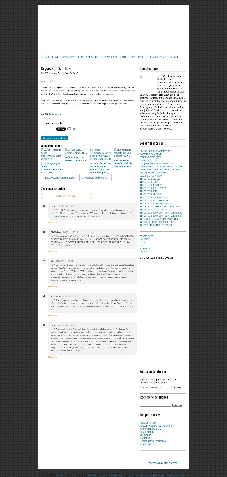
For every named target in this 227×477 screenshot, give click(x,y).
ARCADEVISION (148, 422)
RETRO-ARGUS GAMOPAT (153, 172)
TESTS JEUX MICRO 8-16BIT (154, 197)
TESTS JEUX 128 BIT (150, 179)
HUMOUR (145, 248)
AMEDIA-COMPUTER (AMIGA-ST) (157, 426)
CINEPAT (144, 251)
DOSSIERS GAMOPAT (150, 154)
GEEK (142, 242)
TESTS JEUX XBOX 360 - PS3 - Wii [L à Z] (161, 216)
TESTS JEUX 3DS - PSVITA (153, 188)
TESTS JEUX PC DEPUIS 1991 (154, 200)
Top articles (91, 475)
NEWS (55, 57)
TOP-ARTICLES (109, 57)
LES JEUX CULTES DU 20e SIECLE (157, 163)
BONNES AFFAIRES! (88, 57)
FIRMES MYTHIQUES (150, 157)
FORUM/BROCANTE (157, 57)
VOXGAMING (146, 435)
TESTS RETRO (137, 57)
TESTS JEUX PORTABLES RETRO (156, 203)
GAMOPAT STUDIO (149, 160)
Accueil (45, 57)
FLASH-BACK (146, 236)
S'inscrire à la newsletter (54, 138)
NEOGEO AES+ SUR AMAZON (163, 463)
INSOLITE (145, 239)
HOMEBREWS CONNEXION (153, 441)
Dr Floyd (59, 475)
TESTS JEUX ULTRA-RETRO (154, 209)
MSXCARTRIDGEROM (151, 429)
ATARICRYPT (146, 444)
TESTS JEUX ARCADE (150, 194)
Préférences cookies (176, 475)
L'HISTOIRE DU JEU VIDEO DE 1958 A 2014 (161, 166)
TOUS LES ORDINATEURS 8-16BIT (157, 222)
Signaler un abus (117, 475)
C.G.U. (130, 475)
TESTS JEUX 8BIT (148, 191)
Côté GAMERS (147, 432)
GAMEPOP (145, 438)
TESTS (123, 57)
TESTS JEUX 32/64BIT (151, 185)
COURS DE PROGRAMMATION (155, 151)
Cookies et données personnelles (150, 475)
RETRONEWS (68, 57)
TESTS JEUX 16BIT (149, 182)
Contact (174, 57)
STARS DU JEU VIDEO (151, 176)
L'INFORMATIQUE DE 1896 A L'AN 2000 (160, 169)
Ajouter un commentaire (66, 196)
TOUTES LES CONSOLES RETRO (156, 225)
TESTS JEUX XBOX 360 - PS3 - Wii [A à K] (161, 213)
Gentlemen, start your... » (95, 178)
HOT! (142, 245)
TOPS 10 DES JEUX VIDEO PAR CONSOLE (160, 219)
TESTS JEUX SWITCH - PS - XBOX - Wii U (161, 206)
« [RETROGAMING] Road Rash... (59, 178)
